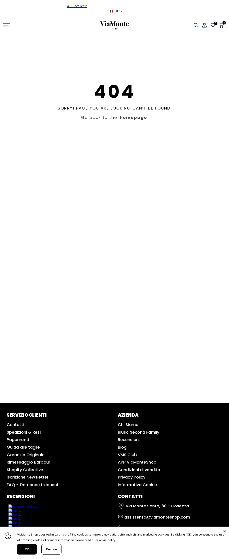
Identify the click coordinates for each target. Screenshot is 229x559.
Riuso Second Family (138, 432)
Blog (122, 447)
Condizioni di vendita (139, 470)
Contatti (15, 424)
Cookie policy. (106, 540)
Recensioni (129, 439)
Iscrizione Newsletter (28, 477)
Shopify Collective (25, 470)
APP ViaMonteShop (137, 462)
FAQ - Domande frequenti (33, 484)
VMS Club (127, 455)
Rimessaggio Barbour (28, 462)
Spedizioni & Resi (24, 432)
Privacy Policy (131, 477)
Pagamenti (18, 439)
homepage (133, 117)
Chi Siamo (128, 424)
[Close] (224, 531)
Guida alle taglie (23, 447)
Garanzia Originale (26, 455)
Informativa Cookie (137, 484)
